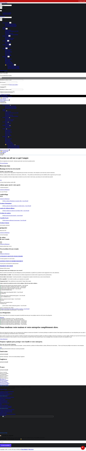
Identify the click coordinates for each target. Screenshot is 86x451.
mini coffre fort (8, 122)
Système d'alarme (4, 222)
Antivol (4, 128)
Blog (6, 137)
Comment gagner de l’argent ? (14, 145)
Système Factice (6, 125)
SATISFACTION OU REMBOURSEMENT (11, 261)
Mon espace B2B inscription (5, 407)
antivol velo (7, 133)
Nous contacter (8, 141)
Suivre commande (3, 401)
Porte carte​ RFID (8, 132)
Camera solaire (8, 111)
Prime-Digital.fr (24, 449)
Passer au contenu (3, 2)
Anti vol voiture (8, 135)
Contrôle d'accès (4, 218)
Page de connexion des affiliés (14, 147)
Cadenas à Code (8, 129)
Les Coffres (5, 121)
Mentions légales (3, 413)
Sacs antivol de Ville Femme (10, 108)
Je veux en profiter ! (5, 445)
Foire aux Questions (4, 405)
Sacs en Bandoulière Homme (11, 107)
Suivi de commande (9, 143)
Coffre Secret (7, 124)
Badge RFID (7, 130)
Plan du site (31, 449)
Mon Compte (2, 399)
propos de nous (3, 389)
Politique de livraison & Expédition (7, 397)
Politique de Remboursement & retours (7, 414)
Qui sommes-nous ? (4, 400)
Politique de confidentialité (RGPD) (7, 409)
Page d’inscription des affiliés (13, 146)
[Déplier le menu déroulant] (9, 117)
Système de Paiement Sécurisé (6, 410)
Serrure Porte (7, 118)
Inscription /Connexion (4, 402)
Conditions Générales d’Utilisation (7, 391)
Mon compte (5, 136)
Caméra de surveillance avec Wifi (11, 112)
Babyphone (7, 113)
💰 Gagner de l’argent (9, 144)
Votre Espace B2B (3, 95)
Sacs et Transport (6, 104)
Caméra (4, 110)
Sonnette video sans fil (9, 119)
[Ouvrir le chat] (83, 448)
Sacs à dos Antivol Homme (10, 106)
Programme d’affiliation (4, 394)
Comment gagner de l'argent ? (6, 96)
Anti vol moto (8, 134)
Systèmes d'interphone (6, 203)
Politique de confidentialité (5, 398)
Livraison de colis (8, 142)
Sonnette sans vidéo (9, 120)
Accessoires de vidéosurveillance (11, 116)
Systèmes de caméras (5, 213)
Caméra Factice (8, 126)
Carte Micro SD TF (9, 115)
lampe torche (7, 127)
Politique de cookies (4, 392)
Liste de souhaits (8, 138)
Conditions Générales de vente (6, 411)
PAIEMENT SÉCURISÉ (6, 266)
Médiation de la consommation (6, 393)
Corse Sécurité (3, 98)
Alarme (4, 109)
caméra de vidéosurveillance (7, 208)
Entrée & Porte (5, 117)
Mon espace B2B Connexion (6, 406)
